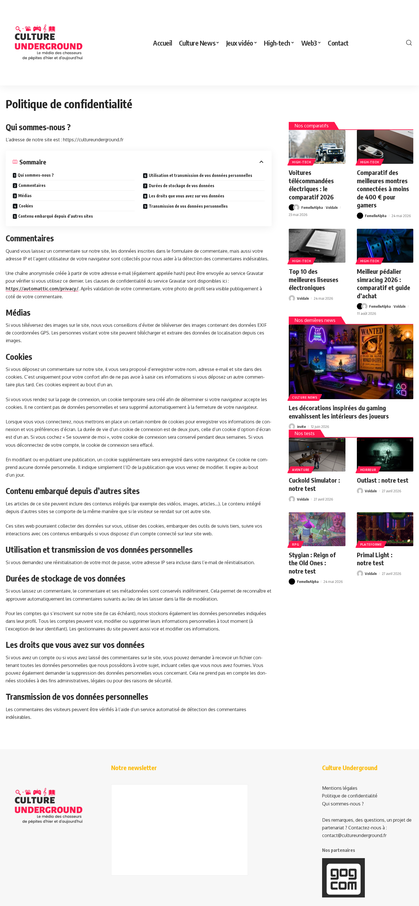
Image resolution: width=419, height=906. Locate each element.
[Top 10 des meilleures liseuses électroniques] (317, 246)
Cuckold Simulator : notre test (314, 484)
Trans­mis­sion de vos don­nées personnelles (188, 206)
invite (301, 426)
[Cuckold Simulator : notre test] (317, 455)
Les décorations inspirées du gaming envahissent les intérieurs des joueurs (339, 412)
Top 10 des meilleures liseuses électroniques (313, 279)
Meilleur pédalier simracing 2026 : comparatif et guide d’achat (383, 283)
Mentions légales (339, 788)
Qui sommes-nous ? (36, 175)
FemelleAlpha (312, 207)
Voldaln (332, 207)
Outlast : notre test (382, 480)
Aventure (301, 470)
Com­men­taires (32, 185)
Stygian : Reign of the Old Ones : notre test (312, 563)
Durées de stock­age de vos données (181, 185)
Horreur (368, 470)
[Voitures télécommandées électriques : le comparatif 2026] (317, 147)
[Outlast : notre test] (385, 455)
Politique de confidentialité (349, 796)
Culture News (304, 397)
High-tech (301, 162)
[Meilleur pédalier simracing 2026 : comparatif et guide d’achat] (385, 246)
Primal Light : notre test (374, 559)
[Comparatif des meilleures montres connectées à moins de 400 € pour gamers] (385, 147)
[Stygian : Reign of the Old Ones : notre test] (317, 529)
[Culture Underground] (48, 42)
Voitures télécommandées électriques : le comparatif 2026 (311, 184)
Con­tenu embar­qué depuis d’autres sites (55, 216)
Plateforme (371, 544)
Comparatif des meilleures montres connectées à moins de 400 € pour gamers (383, 188)
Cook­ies (26, 205)
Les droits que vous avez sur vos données (186, 195)
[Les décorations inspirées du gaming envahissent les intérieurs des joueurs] (351, 362)
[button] (409, 43)
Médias (25, 195)
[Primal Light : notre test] (385, 529)
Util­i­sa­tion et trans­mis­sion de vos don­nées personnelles (200, 175)
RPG (295, 544)
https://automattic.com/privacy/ (42, 288)
